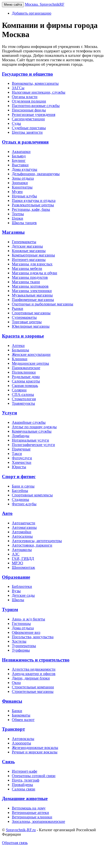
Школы (18, 600)
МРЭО (17, 563)
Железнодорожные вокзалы (35, 747)
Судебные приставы (29, 128)
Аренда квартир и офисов (33, 674)
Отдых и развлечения (25, 142)
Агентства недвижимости (33, 669)
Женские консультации (31, 354)
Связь (8, 761)
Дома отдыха (23, 628)
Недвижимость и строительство (36, 659)
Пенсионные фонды (29, 110)
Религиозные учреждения (33, 114)
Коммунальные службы (32, 431)
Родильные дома (26, 377)
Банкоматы (21, 715)
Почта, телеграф (25, 780)
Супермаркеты (24, 317)
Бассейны (20, 490)
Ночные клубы (24, 196)
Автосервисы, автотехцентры (37, 541)
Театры (18, 214)
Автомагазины (24, 527)
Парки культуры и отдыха (33, 200)
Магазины (13, 232)
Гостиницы (21, 623)
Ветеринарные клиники (32, 817)
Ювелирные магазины (31, 326)
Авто (7, 513)
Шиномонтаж (23, 567)
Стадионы (20, 499)
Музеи (17, 192)
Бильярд (19, 156)
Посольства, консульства (32, 637)
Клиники (19, 359)
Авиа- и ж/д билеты (28, 619)
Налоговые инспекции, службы (38, 92)
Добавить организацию (31, 13)
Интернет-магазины (29, 259)
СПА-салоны (23, 394)
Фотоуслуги (22, 458)
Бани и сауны (23, 486)
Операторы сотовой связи (33, 776)
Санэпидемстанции (28, 119)
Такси (17, 453)
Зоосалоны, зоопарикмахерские (38, 821)
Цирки (17, 218)
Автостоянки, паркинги (32, 545)
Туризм (10, 609)
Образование (16, 577)
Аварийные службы (29, 422)
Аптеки (18, 345)
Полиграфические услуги (33, 445)
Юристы (19, 467)
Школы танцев (24, 223)
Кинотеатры (22, 187)
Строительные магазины (32, 691)
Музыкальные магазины (32, 295)
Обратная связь (15, 843)
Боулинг (19, 160)
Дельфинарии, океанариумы (36, 174)
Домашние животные (25, 798)
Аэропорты (21, 743)
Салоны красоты (26, 381)
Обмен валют (23, 720)
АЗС (15, 554)
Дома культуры (24, 169)
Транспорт (13, 729)
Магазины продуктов (30, 277)
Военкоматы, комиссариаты (35, 83)
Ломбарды (20, 436)
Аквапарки (21, 151)
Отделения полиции (29, 101)
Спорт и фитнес (18, 476)
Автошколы (22, 550)
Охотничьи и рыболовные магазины (42, 304)
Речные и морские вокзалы (34, 752)
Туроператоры (24, 646)
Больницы (20, 350)
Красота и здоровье (23, 336)
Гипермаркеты (24, 242)
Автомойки (21, 532)
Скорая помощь (25, 385)
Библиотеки (22, 586)
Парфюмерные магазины (33, 299)
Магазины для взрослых (32, 264)
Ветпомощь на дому (29, 808)
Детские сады (23, 595)
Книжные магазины (29, 251)
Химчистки (21, 462)
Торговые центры (27, 322)
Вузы (16, 591)
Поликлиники (24, 372)
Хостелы (19, 641)
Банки (17, 711)
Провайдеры (22, 785)
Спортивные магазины (31, 313)
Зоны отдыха (23, 178)
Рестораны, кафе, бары (31, 209)
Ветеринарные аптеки (30, 812)
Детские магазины (27, 246)
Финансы (12, 701)
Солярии (19, 390)
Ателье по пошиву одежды (34, 427)
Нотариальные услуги (30, 440)
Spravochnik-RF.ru (21, 830)
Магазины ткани (26, 282)
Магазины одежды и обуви (34, 273)
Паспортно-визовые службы (36, 106)
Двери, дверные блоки (31, 678)
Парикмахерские (26, 368)
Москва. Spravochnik (44, 4)
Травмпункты (23, 403)
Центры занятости (27, 132)
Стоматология (24, 399)
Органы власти (24, 97)
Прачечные (21, 449)
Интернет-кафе (24, 771)
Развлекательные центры (33, 205)
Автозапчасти (23, 523)
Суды (16, 123)
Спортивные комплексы (32, 495)
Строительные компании (33, 687)
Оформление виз (26, 632)
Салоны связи (23, 789)
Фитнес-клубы (24, 504)
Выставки (20, 165)
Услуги (9, 412)
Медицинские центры (30, 363)
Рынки (17, 308)
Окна (16, 682)
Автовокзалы (23, 739)
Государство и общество (27, 74)
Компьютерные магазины (33, 255)
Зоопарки (20, 183)
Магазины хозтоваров (30, 286)
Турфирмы (21, 650)
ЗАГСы (18, 88)
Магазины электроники (32, 291)
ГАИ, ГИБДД (23, 558)
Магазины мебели (27, 268)
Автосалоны (22, 536)
